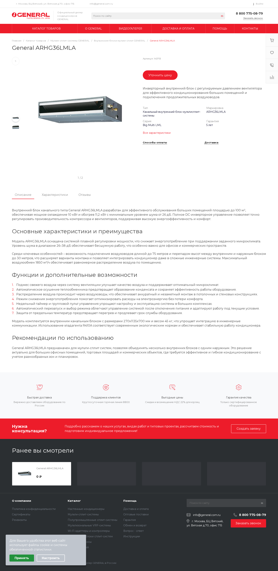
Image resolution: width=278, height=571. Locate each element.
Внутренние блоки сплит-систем (90, 536)
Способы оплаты (155, 142)
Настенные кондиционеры (86, 509)
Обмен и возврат (135, 525)
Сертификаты (21, 514)
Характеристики (55, 195)
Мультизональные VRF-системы (89, 525)
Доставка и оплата (136, 509)
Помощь (130, 501)
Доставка (211, 142)
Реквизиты (19, 520)
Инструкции (131, 536)
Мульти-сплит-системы (83, 514)
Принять (22, 558)
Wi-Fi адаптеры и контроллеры (89, 531)
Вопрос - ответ (133, 531)
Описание (23, 195)
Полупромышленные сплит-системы (92, 520)
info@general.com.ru (101, 3)
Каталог (74, 501)
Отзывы (84, 195)
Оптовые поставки (136, 514)
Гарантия (129, 520)
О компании (21, 501)
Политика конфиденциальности (34, 509)
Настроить (51, 558)
